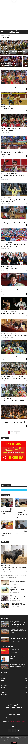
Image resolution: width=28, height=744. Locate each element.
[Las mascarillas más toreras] (7, 502)
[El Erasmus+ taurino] (21, 524)
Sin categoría (4, 694)
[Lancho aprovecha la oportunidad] (14, 212)
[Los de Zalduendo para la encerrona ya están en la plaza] (14, 554)
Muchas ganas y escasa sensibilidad (14, 335)
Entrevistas (3, 506)
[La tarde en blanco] (14, 98)
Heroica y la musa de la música (12, 357)
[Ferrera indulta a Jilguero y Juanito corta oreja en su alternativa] (14, 234)
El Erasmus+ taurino (20, 532)
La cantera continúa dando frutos (13, 400)
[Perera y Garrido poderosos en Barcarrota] (5, 631)
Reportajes (3, 563)
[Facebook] (9, 730)
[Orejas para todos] (14, 120)
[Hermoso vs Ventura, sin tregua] (14, 77)
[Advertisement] (14, 15)
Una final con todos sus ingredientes (14, 379)
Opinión (3, 690)
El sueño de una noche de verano (12, 313)
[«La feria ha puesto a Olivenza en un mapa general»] (7, 524)
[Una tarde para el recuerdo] (11, 61)
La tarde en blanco (7, 109)
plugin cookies (24, 741)
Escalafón (3, 683)
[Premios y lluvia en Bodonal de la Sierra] (14, 279)
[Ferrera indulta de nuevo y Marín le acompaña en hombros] (14, 412)
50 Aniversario (4, 676)
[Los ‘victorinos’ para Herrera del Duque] (5, 590)
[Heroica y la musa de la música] (14, 347)
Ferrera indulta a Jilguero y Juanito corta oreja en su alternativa (13, 245)
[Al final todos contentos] (14, 258)
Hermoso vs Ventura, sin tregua (12, 87)
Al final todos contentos (9, 268)
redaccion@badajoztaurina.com (18, 721)
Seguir (24, 489)
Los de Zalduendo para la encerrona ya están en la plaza (14, 569)
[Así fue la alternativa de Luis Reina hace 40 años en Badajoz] (5, 598)
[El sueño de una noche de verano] (14, 303)
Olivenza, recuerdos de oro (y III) (18, 604)
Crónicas (4, 45)
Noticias (3, 687)
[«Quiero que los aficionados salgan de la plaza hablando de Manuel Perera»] (21, 502)
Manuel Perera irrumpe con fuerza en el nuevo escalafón (13, 200)
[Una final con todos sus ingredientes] (14, 368)
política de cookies (19, 740)
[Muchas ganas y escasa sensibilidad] (14, 325)
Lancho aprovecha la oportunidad (13, 223)
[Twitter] (18, 730)
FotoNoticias (4, 685)
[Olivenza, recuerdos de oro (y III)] (5, 605)
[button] (26, 32)
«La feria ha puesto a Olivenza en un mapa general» (6, 533)
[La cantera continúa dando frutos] (14, 390)
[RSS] (14, 730)
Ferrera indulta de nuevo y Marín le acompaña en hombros (13, 423)
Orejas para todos (7, 130)
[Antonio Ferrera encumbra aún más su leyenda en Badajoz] (5, 624)
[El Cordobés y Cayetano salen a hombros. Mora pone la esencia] (14, 48)
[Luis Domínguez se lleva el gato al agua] (14, 165)
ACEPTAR (14, 742)
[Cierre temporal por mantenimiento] (5, 651)
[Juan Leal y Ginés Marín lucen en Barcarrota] (5, 639)
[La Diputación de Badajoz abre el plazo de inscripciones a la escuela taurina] (5, 666)
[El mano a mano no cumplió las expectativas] (14, 142)
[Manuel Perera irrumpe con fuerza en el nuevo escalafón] (14, 189)
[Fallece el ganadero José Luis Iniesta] (5, 659)
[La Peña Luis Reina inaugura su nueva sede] (5, 582)
